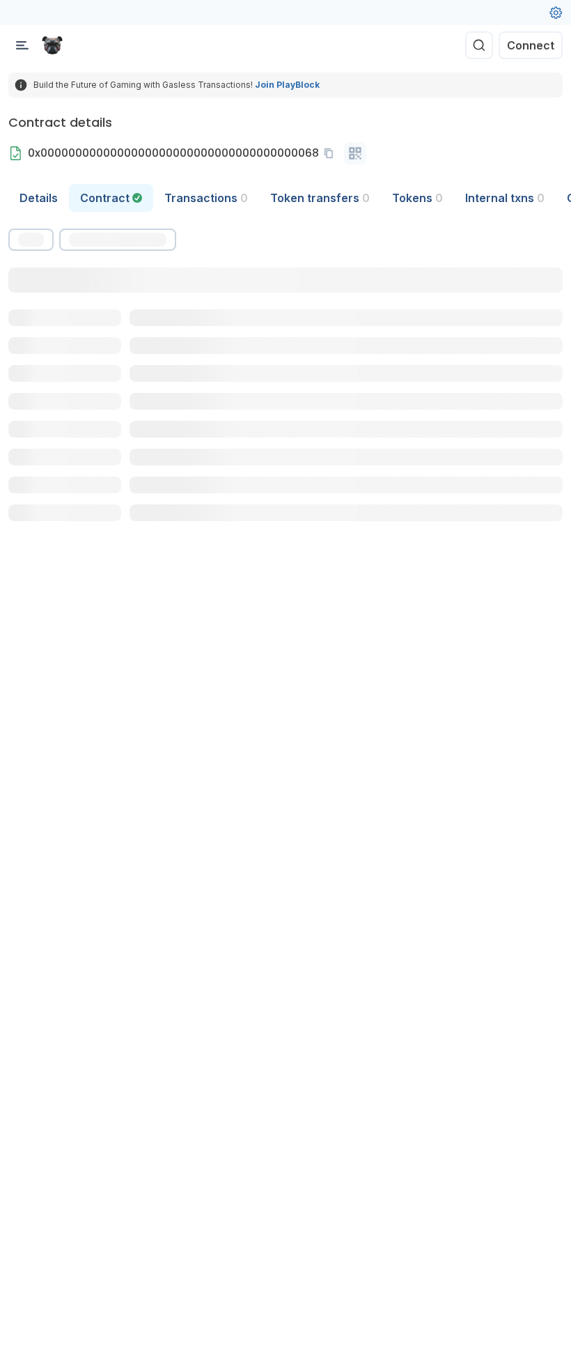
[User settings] (556, 13)
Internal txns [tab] (505, 198)
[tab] (111, 198)
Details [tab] (38, 198)
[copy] (331, 153)
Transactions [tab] (206, 198)
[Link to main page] (52, 45)
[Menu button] (22, 45)
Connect (530, 45)
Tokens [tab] (417, 198)
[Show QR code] (355, 153)
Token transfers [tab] (320, 198)
